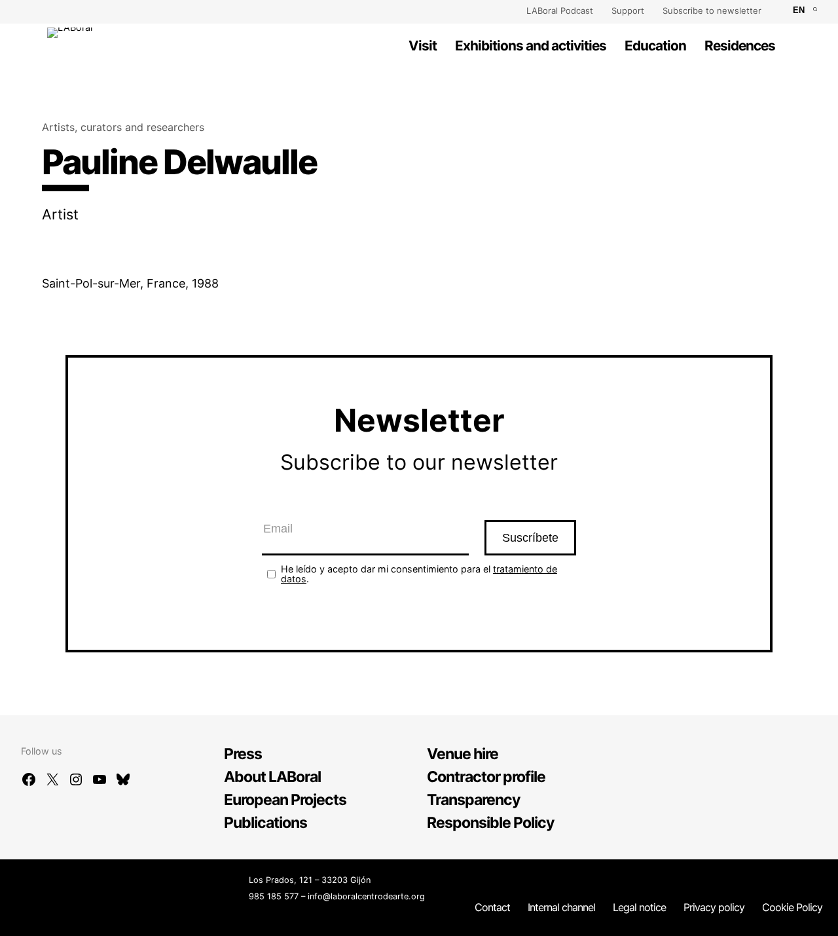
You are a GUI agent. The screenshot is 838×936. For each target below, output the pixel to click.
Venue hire (462, 754)
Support (627, 10)
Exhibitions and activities (530, 45)
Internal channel (561, 907)
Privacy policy (713, 907)
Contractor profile (486, 777)
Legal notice (639, 907)
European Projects (285, 800)
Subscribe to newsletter (712, 10)
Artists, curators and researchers (123, 127)
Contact (492, 907)
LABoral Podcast (559, 10)
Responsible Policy (491, 823)
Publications (265, 823)
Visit (423, 45)
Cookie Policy (792, 907)
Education (655, 45)
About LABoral (272, 777)
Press (243, 754)
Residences (739, 45)
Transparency (473, 800)
